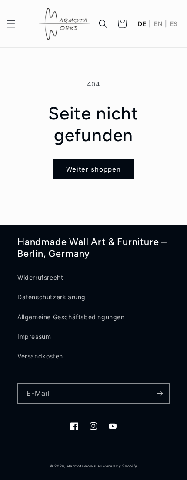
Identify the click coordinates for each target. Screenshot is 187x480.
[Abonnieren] (159, 393)
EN (158, 24)
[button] (10, 23)
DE (142, 24)
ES (174, 24)
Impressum (34, 336)
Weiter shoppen (93, 169)
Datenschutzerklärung (51, 297)
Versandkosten (40, 356)
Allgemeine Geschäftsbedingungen (71, 317)
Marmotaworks (81, 466)
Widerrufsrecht (40, 277)
